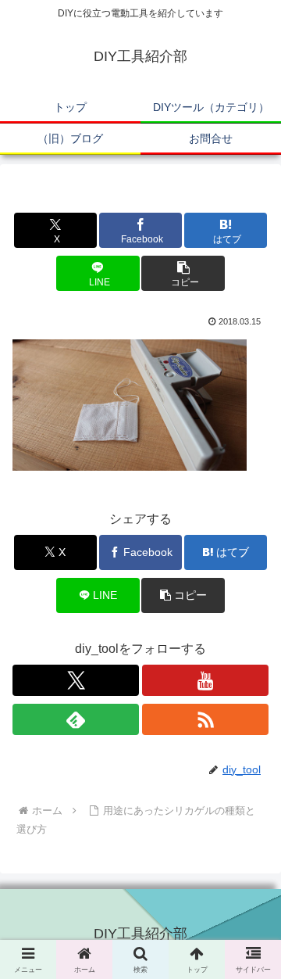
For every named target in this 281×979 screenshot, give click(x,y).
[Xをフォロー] (75, 680)
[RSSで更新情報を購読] (205, 719)
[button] (183, 273)
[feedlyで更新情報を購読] (75, 719)
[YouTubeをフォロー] (205, 680)
